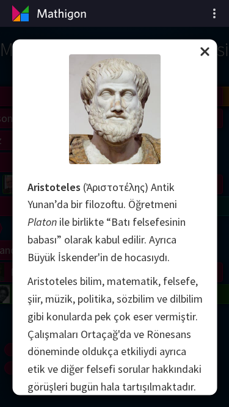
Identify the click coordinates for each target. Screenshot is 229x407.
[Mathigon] (47, 13)
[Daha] (214, 13)
